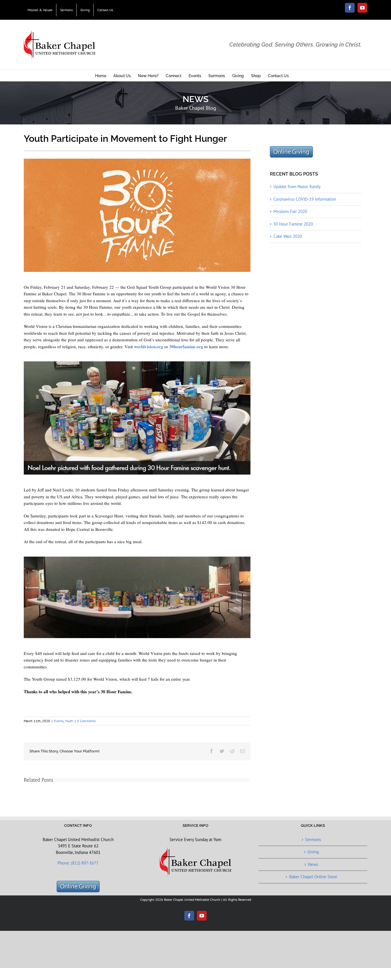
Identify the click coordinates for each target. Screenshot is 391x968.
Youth (69, 721)
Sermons (313, 839)
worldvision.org (148, 346)
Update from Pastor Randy (297, 186)
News (313, 864)
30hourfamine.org (186, 346)
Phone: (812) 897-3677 (78, 863)
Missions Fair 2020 (290, 211)
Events (59, 721)
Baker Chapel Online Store (313, 876)
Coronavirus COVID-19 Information (304, 199)
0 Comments (86, 721)
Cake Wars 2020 (287, 236)
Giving (313, 852)
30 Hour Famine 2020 (293, 224)
